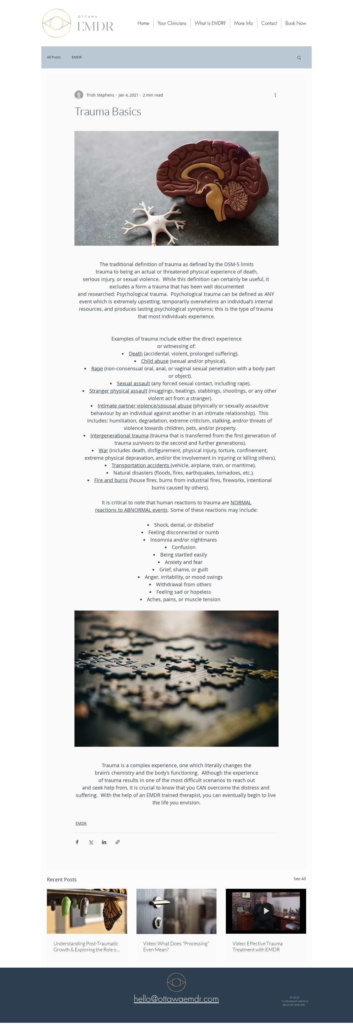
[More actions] (275, 95)
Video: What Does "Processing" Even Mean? (176, 946)
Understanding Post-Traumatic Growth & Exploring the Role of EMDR (86, 946)
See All (300, 878)
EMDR (77, 57)
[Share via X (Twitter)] (90, 842)
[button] (299, 57)
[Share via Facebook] (77, 842)
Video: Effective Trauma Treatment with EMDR (257, 946)
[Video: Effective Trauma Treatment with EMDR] (266, 911)
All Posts (54, 57)
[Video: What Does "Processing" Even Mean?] (177, 911)
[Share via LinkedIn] (104, 842)
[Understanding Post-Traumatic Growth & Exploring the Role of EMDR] (87, 911)
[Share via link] (117, 842)
